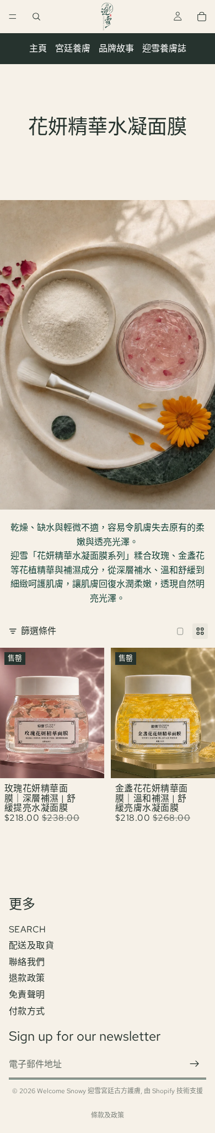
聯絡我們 (27, 961)
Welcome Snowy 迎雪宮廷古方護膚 (89, 1091)
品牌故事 (116, 48)
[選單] (12, 16)
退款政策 (27, 978)
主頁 (38, 48)
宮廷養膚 (72, 48)
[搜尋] (36, 16)
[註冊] (194, 1064)
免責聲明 (27, 994)
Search (27, 929)
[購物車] (202, 16)
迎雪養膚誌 (164, 48)
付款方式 (27, 1010)
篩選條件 (38, 631)
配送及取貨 (31, 945)
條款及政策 (107, 1115)
